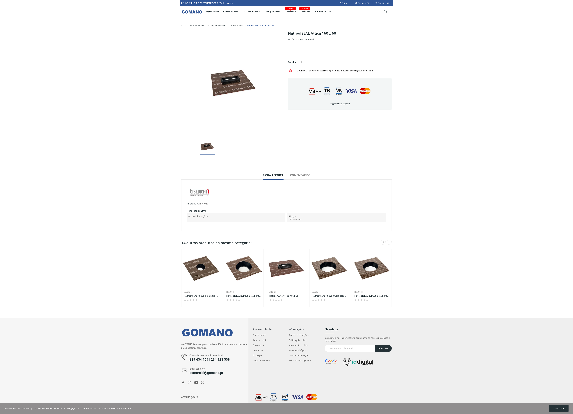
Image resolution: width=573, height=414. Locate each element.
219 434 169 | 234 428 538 (210, 359)
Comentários (300, 175)
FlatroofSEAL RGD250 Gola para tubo (329, 295)
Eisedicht (188, 292)
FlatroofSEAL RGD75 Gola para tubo (201, 295)
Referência (192, 203)
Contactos (258, 350)
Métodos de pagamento (300, 360)
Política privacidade (298, 340)
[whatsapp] (203, 382)
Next (389, 242)
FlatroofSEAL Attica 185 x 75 (283, 295)
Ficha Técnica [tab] (273, 175)
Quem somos (259, 335)
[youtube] (196, 382)
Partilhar (302, 62)
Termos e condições (299, 335)
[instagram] (189, 382)
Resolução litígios (297, 350)
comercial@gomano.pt (206, 373)
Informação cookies (298, 345)
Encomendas (259, 345)
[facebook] (183, 382)
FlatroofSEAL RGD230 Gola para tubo (371, 295)
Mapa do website (261, 360)
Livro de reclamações (299, 355)
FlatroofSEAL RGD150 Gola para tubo (243, 295)
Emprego (257, 355)
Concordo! (559, 408)
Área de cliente (260, 340)
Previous (383, 242)
